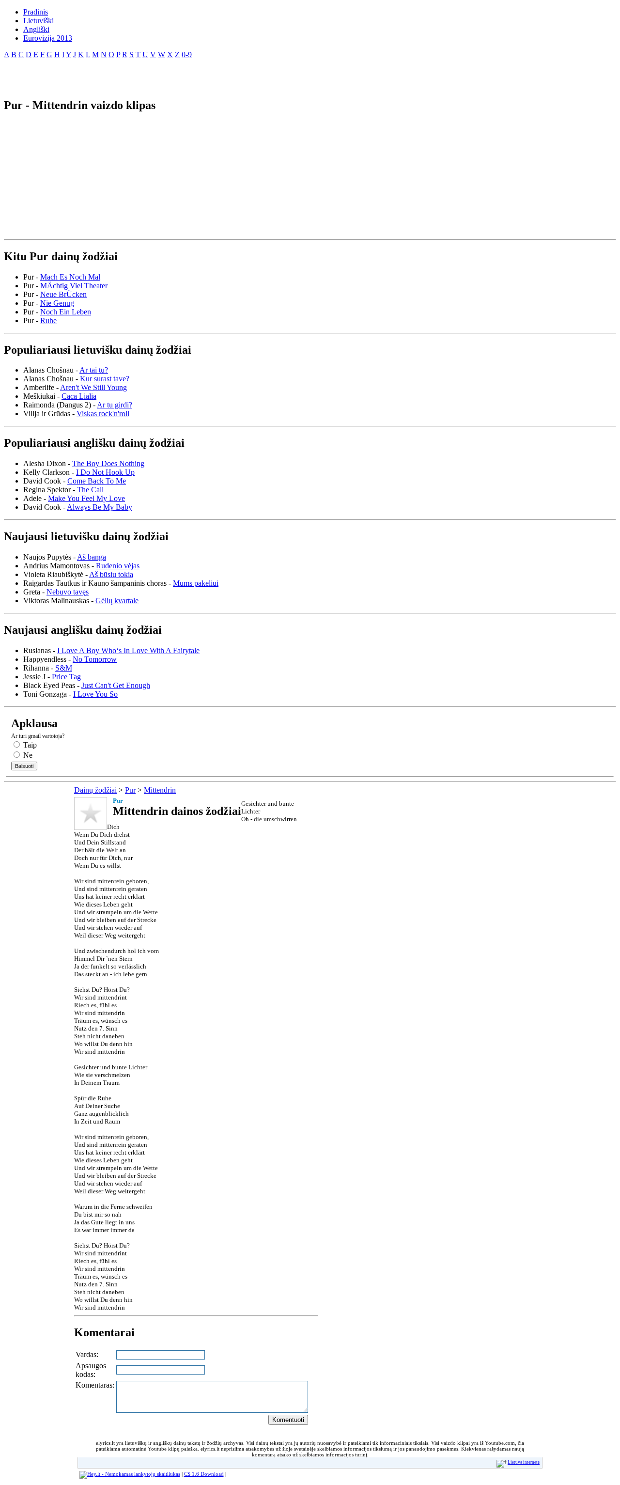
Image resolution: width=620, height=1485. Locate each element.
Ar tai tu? (93, 370)
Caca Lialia (79, 396)
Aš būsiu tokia (111, 574)
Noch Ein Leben (65, 312)
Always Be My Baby (99, 507)
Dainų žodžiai (95, 790)
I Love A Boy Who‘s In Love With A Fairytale (128, 650)
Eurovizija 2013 (47, 38)
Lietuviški (38, 20)
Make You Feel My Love (86, 498)
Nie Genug (57, 303)
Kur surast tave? (104, 379)
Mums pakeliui (195, 583)
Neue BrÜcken (63, 294)
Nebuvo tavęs (67, 592)
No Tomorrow (95, 659)
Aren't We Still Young (93, 387)
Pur (130, 790)
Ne (26, 755)
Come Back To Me (96, 481)
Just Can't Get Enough (115, 685)
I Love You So (95, 694)
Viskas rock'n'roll (103, 413)
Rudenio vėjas (118, 566)
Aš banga (91, 557)
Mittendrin (160, 790)
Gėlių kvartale (117, 600)
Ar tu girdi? (114, 405)
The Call (90, 489)
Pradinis (35, 12)
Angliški (36, 29)
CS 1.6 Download (204, 1474)
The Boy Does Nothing (108, 463)
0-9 (187, 54)
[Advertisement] (117, 74)
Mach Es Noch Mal (70, 277)
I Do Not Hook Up (105, 472)
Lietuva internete (524, 1462)
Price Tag (66, 676)
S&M (63, 668)
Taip (29, 745)
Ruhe (48, 320)
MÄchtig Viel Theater (74, 285)
